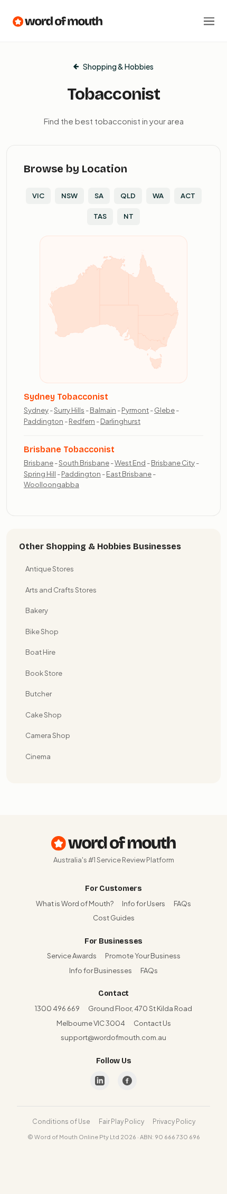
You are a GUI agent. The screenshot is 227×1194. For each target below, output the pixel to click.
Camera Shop (47, 735)
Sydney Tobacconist (66, 397)
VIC (38, 195)
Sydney (36, 410)
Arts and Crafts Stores (61, 590)
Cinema (38, 756)
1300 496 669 (57, 1008)
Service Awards (72, 956)
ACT (188, 195)
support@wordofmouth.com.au (113, 1037)
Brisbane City (173, 463)
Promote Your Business (143, 956)
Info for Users (143, 903)
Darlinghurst (120, 421)
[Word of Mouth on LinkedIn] (99, 1080)
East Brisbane (129, 474)
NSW (69, 195)
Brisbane (38, 463)
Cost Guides (114, 918)
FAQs (182, 903)
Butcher (38, 694)
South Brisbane (84, 463)
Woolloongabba (51, 484)
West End (130, 463)
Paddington (43, 421)
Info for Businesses (100, 970)
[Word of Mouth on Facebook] (127, 1080)
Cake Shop (43, 715)
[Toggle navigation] (209, 21)
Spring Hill (40, 474)
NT (129, 216)
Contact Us (152, 1023)
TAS (100, 216)
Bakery (36, 610)
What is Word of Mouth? (75, 903)
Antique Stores (49, 569)
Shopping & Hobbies (118, 66)
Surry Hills (69, 410)
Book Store (43, 673)
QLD (128, 195)
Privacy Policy (174, 1121)
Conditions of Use (61, 1121)
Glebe (164, 410)
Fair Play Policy (121, 1121)
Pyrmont (135, 410)
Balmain (103, 410)
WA (158, 195)
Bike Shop (42, 631)
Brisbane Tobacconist (69, 449)
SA (98, 195)
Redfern (82, 421)
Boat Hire (40, 652)
